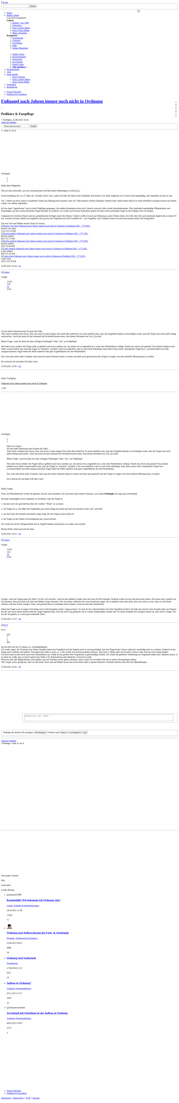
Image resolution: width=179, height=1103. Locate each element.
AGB (28, 1098)
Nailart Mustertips (20, 48)
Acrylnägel (17, 43)
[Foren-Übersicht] (4, 2)
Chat (9, 72)
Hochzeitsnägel (19, 57)
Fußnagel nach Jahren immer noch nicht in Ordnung (52, 101)
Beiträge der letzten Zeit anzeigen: (18, 732)
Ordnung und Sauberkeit (21, 958)
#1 (20, 266)
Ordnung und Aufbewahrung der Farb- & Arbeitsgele (38, 932)
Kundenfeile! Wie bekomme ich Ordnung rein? (34, 900)
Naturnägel (17, 59)
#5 (20, 667)
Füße (14, 45)
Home (9, 13)
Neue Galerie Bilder (21, 28)
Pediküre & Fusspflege (17, 1093)
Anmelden (11, 84)
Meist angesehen (19, 33)
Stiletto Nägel (18, 54)
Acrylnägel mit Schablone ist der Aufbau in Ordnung (37, 1013)
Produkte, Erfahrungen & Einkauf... (22, 938)
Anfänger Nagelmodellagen (19, 988)
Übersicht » (17, 25)
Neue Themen (18, 77)
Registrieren (12, 87)
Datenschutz (18, 1098)
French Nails (18, 64)
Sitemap (36, 1098)
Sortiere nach (54, 732)
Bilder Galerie (13, 15)
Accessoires (17, 62)
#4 (20, 619)
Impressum (6, 1098)
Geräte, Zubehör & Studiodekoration (23, 905)
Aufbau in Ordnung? (19, 983)
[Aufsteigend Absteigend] (78, 732)
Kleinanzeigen (13, 69)
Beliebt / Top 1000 (20, 23)
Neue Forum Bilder (21, 30)
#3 (20, 534)
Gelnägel (16, 40)
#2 (20, 366)
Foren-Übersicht (14, 1091)
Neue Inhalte (12, 74)
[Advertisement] (100, 692)
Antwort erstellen (8, 122)
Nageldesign (17, 38)
